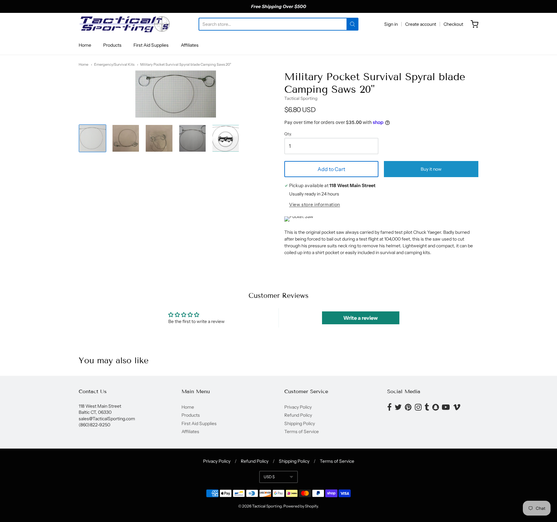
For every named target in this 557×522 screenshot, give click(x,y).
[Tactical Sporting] (124, 24)
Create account (420, 24)
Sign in (391, 24)
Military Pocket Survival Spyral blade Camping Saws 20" (185, 64)
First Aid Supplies (151, 45)
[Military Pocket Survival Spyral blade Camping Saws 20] (92, 138)
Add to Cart (331, 169)
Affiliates (190, 45)
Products (112, 45)
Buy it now (431, 169)
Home (85, 45)
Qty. (288, 134)
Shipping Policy (299, 423)
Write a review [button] (360, 318)
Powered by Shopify (300, 506)
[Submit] (352, 24)
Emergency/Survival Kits (114, 64)
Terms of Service (301, 431)
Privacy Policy (298, 407)
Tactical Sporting (301, 98)
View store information (314, 204)
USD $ (269, 476)
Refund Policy (298, 415)
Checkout (453, 24)
